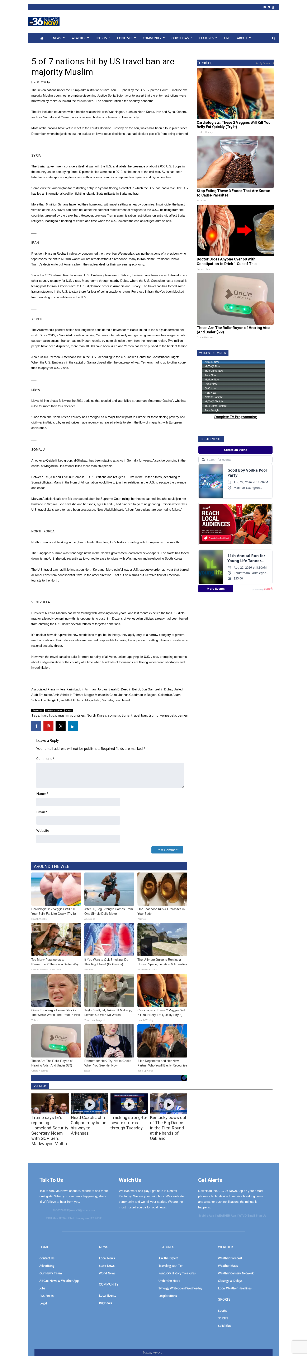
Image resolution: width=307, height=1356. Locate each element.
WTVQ (44, 21)
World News (107, 1273)
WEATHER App (226, 1215)
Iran (44, 715)
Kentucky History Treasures (177, 1273)
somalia (114, 715)
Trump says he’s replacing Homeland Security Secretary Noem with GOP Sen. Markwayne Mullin (49, 1130)
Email (41, 812)
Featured (37, 710)
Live (227, 38)
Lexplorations (168, 1296)
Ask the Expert (168, 1258)
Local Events (107, 1295)
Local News (107, 1258)
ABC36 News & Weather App (59, 1281)
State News (107, 1266)
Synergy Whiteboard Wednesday (180, 1288)
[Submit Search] (273, 38)
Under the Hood (169, 1281)
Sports (101, 38)
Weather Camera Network (236, 1273)
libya (52, 715)
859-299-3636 (61, 1210)
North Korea (96, 715)
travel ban (139, 715)
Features (206, 38)
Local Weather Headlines (235, 1288)
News (57, 38)
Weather (78, 38)
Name (42, 793)
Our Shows (180, 38)
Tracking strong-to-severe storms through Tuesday (128, 1122)
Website (42, 830)
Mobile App (206, 1215)
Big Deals (105, 1303)
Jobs (42, 1288)
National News (54, 710)
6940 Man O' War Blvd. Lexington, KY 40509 (74, 1218)
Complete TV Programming (235, 417)
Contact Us (47, 1258)
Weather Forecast (230, 1258)
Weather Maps (228, 1266)
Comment (45, 758)
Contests (124, 38)
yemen (183, 715)
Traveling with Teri (171, 1266)
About (242, 38)
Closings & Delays (230, 1281)
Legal (43, 1303)
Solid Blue (224, 1326)
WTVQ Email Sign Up (252, 1215)
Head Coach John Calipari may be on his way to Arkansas (88, 1125)
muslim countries (71, 715)
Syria (125, 715)
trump (154, 715)
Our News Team (50, 1273)
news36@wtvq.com (82, 1210)
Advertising (46, 1266)
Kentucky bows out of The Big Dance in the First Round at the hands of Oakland (168, 1128)
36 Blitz (223, 1318)
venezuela (168, 715)
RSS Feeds (46, 1296)
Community (152, 38)
